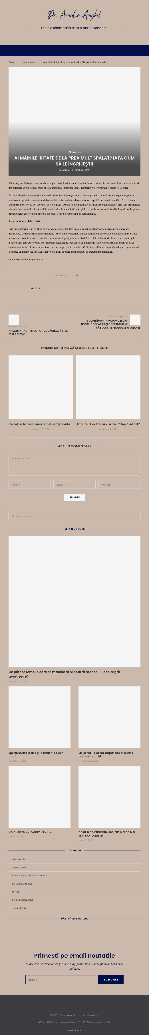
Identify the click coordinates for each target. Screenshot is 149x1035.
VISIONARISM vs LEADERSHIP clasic (31, 832)
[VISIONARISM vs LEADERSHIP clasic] (40, 797)
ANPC (41, 1022)
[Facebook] (64, 36)
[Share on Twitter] (87, 275)
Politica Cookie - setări (99, 1022)
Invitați (16, 891)
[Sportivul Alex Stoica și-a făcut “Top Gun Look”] (108, 387)
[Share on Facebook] (84, 275)
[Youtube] (80, 36)
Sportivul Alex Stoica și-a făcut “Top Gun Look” (108, 424)
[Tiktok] (85, 36)
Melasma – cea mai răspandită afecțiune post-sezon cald (105, 754)
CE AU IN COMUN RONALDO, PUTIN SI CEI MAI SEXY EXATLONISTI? (106, 834)
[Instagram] (69, 36)
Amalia (65, 169)
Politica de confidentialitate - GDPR (66, 1022)
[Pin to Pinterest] (91, 275)
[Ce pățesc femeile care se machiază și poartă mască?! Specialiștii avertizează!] (41, 387)
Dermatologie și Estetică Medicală (29, 875)
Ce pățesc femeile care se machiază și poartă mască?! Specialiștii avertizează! (64, 674)
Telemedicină (19, 908)
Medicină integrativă (22, 899)
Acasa (11, 62)
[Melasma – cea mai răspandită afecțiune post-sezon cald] (109, 717)
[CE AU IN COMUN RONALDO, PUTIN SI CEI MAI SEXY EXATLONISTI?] (109, 797)
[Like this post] (80, 275)
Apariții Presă (19, 867)
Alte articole (29, 62)
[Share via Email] (94, 275)
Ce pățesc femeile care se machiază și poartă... (40, 424)
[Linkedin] (74, 36)
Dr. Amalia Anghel (22, 883)
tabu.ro (39, 259)
